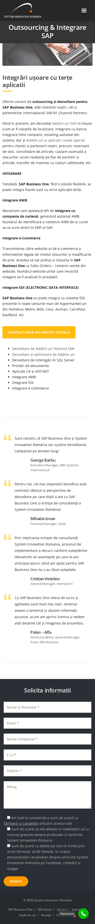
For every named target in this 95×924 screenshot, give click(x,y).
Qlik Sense (45, 909)
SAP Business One (20, 909)
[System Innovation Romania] (29, 10)
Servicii (62, 909)
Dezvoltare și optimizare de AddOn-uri (43, 354)
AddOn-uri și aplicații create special (55, 140)
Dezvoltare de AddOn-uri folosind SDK (43, 348)
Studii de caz (27, 915)
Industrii (77, 909)
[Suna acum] (83, 913)
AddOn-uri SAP (64, 123)
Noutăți (46, 915)
